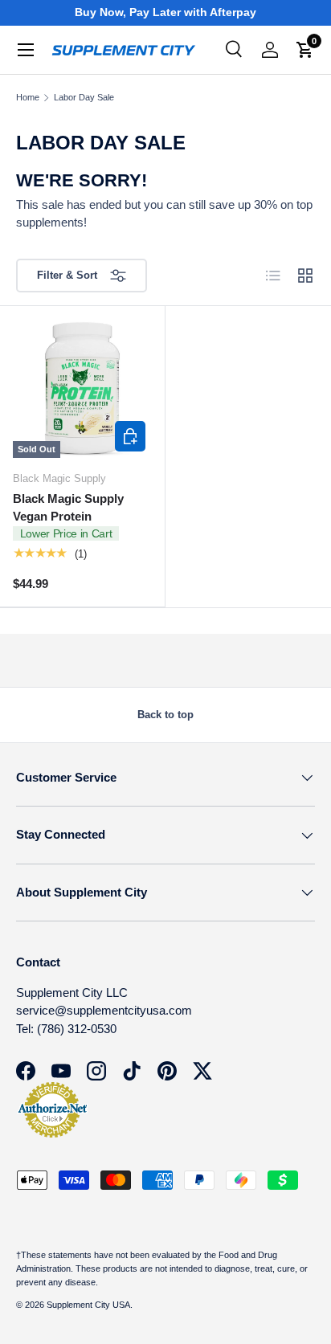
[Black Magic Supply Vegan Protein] (82, 388)
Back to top (165, 715)
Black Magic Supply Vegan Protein (68, 508)
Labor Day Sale (84, 97)
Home (27, 97)
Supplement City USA (88, 1304)
